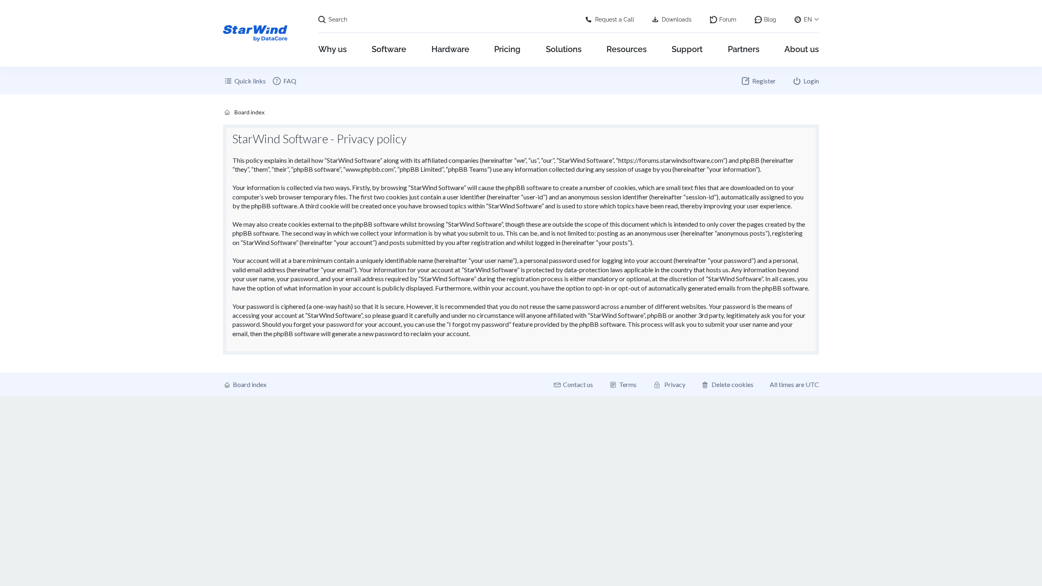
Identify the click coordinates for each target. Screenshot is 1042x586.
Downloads (677, 19)
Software (389, 49)
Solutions (564, 49)
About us (801, 49)
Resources (626, 49)
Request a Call (614, 19)
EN (808, 19)
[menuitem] (284, 81)
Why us (332, 49)
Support (687, 49)
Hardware (450, 49)
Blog (770, 19)
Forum (727, 19)
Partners (744, 49)
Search (337, 19)
